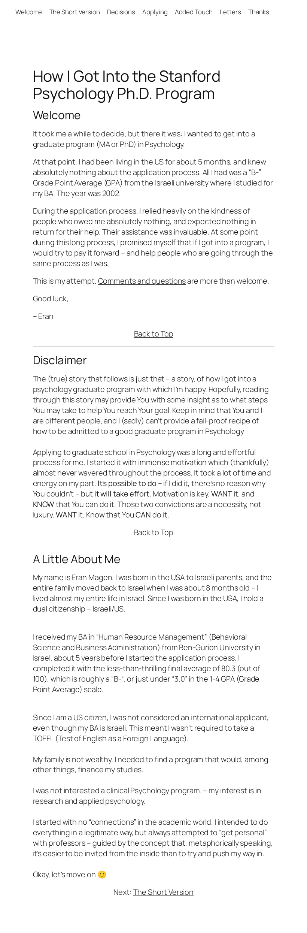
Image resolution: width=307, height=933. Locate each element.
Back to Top (153, 334)
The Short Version (163, 892)
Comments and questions (142, 281)
